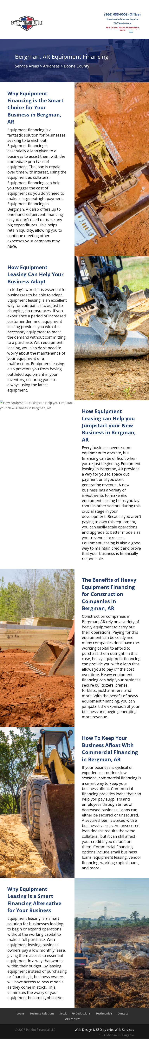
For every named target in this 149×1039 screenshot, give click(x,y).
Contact (123, 1013)
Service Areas (27, 66)
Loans (20, 1013)
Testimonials (104, 1013)
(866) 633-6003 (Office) (122, 14)
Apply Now (72, 1019)
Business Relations (41, 1013)
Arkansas (51, 66)
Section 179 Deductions (75, 1013)
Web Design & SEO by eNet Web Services (104, 1030)
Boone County (76, 66)
